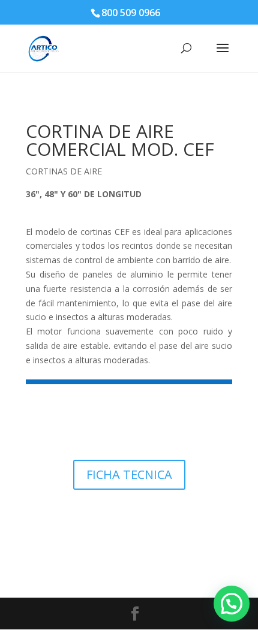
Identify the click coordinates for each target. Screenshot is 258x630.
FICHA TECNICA (129, 474)
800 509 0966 (130, 12)
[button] (232, 604)
